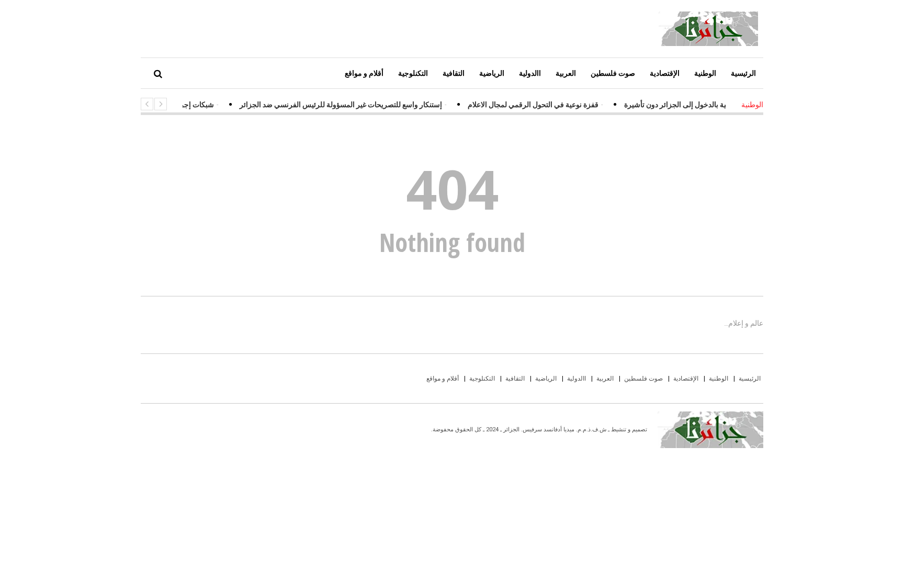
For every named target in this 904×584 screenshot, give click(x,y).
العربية (566, 73)
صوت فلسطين (613, 73)
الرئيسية (743, 73)
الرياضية (491, 73)
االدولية (530, 73)
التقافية (454, 73)
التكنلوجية (413, 73)
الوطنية (705, 73)
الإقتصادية (665, 73)
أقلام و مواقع (364, 73)
